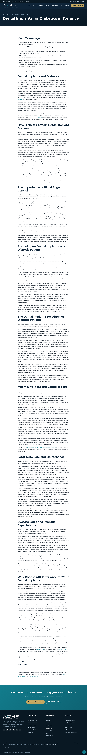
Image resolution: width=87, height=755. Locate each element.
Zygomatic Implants (32, 722)
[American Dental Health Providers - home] (10, 6)
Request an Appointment (35, 701)
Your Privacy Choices (15, 747)
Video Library (68, 729)
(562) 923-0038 (80, 1)
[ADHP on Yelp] (20, 730)
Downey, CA (49, 718)
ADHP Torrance (37, 117)
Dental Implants (31, 718)
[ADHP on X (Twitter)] (10, 730)
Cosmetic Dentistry (32, 725)
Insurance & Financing (24, 1)
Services (40, 5)
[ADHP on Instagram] (7, 730)
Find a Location (6, 1)
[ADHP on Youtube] (13, 730)
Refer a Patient (49, 735)
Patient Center (14, 1)
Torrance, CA (49, 722)
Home (29, 5)
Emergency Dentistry (33, 729)
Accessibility (24, 747)
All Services (30, 732)
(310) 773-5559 (62, 649)
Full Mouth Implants (32, 720)
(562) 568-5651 (40, 649)
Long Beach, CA (50, 725)
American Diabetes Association (35, 180)
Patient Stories (68, 725)
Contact (67, 5)
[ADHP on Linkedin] (17, 730)
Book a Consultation (77, 5)
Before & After (68, 727)
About (34, 5)
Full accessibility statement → (50, 744)
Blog (62, 5)
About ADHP (49, 731)
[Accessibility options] (84, 752)
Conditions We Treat (70, 722)
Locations (46, 5)
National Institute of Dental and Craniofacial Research (41, 447)
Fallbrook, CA (49, 720)
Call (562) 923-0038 (53, 701)
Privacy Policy (6, 747)
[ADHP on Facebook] (4, 730)
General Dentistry (32, 727)
